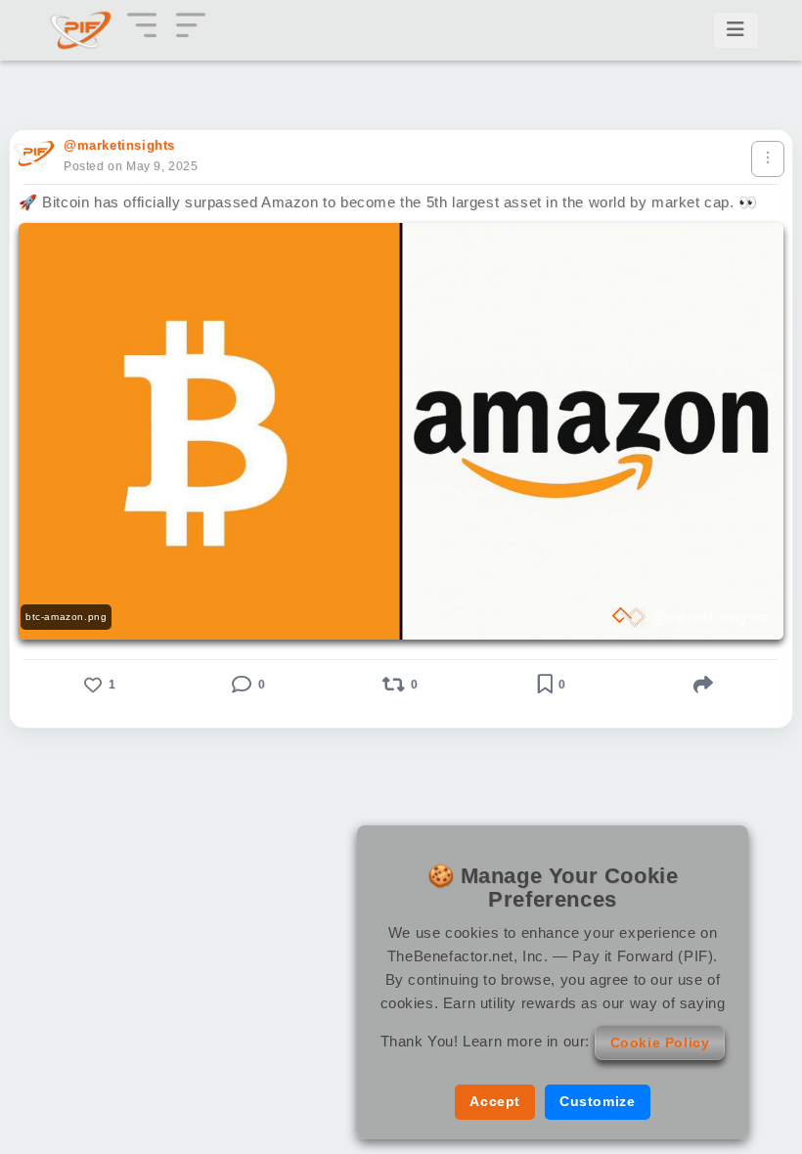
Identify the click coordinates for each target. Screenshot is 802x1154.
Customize (597, 1101)
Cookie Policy (660, 1042)
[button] (98, 684)
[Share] (704, 684)
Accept (494, 1101)
